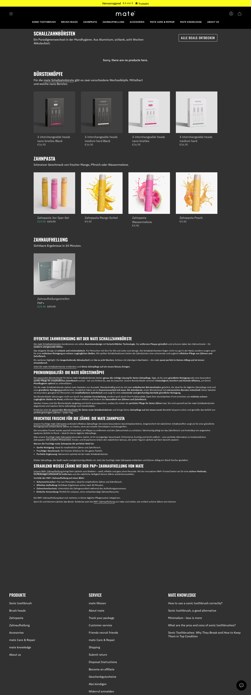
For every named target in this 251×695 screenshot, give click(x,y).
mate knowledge (20, 647)
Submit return (98, 654)
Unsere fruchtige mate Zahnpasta (50, 423)
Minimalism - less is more (185, 618)
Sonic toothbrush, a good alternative (192, 610)
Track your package (101, 618)
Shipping (94, 647)
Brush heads (17, 610)
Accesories (16, 632)
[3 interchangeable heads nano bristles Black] (54, 112)
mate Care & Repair (22, 640)
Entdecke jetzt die (56, 409)
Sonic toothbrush (20, 603)
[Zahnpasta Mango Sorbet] (102, 193)
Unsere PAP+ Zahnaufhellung (48, 471)
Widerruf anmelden (101, 691)
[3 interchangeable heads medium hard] (196, 112)
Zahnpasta (16, 618)
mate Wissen (97, 603)
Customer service (100, 625)
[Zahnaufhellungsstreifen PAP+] (54, 274)
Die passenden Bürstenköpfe (48, 377)
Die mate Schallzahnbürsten (47, 344)
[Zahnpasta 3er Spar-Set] (54, 193)
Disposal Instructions (103, 662)
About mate (96, 610)
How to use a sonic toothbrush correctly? (195, 603)
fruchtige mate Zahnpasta (59, 437)
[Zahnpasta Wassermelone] (149, 193)
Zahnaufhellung (19, 625)
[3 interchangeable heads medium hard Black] (102, 112)
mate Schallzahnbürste (59, 80)
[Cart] (239, 13)
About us (15, 654)
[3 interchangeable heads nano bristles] (149, 112)
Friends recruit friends (103, 632)
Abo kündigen (98, 684)
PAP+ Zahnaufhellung (104, 501)
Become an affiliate (101, 669)
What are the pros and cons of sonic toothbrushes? (202, 625)
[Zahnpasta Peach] (196, 193)
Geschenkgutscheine (102, 676)
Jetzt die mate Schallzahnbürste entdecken (55, 366)
